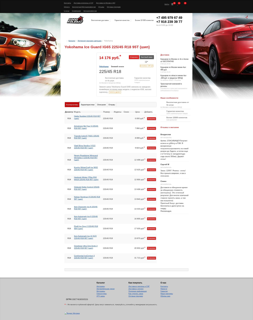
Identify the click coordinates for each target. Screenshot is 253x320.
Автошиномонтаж (90, 11)
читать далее (115, 92)
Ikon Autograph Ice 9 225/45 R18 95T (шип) (86, 217)
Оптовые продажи (114, 7)
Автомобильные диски (106, 289)
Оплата (67, 7)
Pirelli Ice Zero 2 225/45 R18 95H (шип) (86, 227)
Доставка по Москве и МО (105, 3)
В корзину (134, 57)
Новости (163, 289)
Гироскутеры (102, 294)
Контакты (67, 3)
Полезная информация (137, 291)
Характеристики (87, 105)
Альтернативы (72, 104)
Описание (101, 105)
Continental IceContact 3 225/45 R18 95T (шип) (84, 257)
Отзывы (101, 7)
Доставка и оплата (135, 289)
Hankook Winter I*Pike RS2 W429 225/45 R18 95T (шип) (86, 178)
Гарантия (164, 291)
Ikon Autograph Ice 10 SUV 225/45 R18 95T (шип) (85, 237)
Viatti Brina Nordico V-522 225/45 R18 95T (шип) (84, 147)
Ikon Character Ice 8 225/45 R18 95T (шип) (85, 208)
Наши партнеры (166, 294)
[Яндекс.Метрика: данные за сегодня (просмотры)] (72, 313)
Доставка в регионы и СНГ (83, 3)
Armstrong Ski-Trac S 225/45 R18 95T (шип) (86, 127)
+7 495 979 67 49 (169, 18)
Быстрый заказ (146, 57)
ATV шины (101, 296)
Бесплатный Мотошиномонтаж (84, 7)
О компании (76, 11)
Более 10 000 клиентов (144, 20)
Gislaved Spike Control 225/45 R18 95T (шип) (86, 188)
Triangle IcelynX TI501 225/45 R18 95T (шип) (86, 137)
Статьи (66, 11)
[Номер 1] (79, 54)
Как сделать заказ (135, 294)
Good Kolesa (75, 20)
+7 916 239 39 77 (169, 22)
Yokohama (104, 66)
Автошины (85, 34)
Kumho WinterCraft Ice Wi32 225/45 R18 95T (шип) (86, 168)
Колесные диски (110, 34)
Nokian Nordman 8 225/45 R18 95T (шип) (87, 198)
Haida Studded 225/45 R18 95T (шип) (87, 117)
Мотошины (134, 34)
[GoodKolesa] (65, 41)
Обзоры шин (165, 296)
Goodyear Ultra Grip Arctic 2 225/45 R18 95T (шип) (86, 247)
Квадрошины (153, 34)
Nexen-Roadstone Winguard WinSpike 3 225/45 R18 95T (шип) (86, 157)
